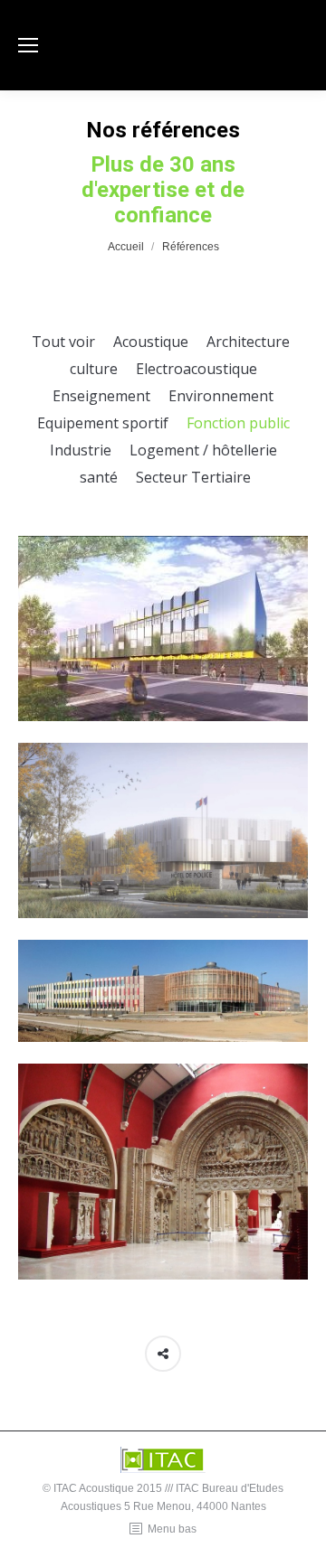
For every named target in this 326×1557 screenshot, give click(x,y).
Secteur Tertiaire (193, 477)
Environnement (220, 396)
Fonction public (238, 423)
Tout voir (63, 342)
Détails (163, 602)
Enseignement (101, 396)
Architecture (248, 342)
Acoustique (150, 342)
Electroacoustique (196, 369)
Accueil (126, 246)
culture (94, 369)
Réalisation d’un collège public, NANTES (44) (163, 653)
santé (99, 477)
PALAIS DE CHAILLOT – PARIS (163, 1196)
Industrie (80, 450)
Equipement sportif (102, 423)
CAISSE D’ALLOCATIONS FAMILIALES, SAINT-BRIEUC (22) (163, 1016)
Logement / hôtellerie (203, 450)
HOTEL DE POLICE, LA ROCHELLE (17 (163, 855)
